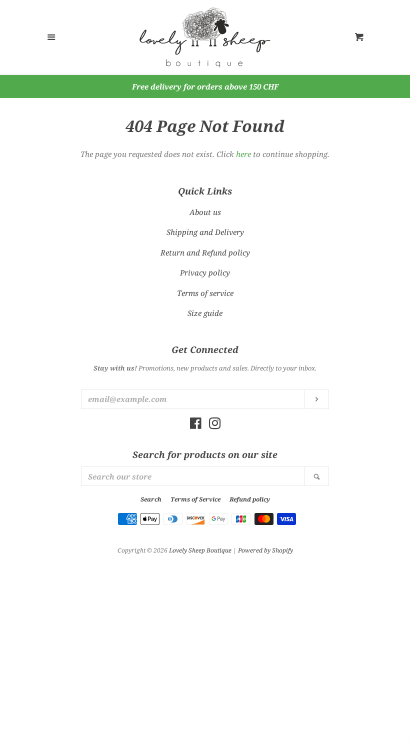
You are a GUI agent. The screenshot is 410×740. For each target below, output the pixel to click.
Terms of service (205, 293)
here (243, 154)
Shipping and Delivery (205, 232)
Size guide (205, 313)
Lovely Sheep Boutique (200, 550)
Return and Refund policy (205, 253)
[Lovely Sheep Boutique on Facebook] (196, 425)
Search (151, 499)
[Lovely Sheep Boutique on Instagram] (215, 425)
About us (205, 212)
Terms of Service (195, 499)
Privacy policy (205, 273)
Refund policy (250, 499)
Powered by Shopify (265, 550)
